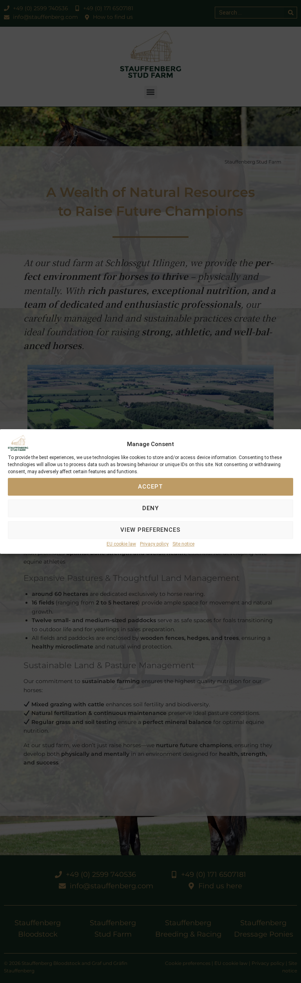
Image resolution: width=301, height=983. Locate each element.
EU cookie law (121, 544)
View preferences (150, 530)
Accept (150, 487)
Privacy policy (154, 544)
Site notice (183, 544)
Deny (150, 508)
